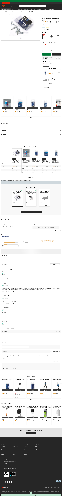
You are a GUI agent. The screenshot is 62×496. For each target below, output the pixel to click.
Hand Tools (14, 11)
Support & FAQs (3, 444)
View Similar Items (58, 22)
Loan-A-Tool (14, 454)
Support (43, 2)
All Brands (25, 449)
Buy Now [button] (56, 54)
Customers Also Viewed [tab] (10, 180)
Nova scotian (4, 283)
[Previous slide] (1, 1)
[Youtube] (7, 482)
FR (59, 2)
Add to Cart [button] (47, 54)
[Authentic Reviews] (5, 236)
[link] (45, 21)
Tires (34, 9)
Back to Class (39, 9)
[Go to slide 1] (21, 38)
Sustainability (25, 454)
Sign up (6, 463)
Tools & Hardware (8, 11)
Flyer (13, 9)
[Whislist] (55, 6)
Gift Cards (14, 449)
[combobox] (55, 264)
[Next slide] (60, 1)
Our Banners (25, 446)
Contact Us (2, 454)
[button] (45, 6)
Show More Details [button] (30, 174)
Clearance (26, 9)
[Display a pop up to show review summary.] (32, 204)
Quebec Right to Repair (37, 451)
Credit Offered (33, 2)
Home (3, 11)
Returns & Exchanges (4, 449)
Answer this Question (56, 361)
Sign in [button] (57, 2)
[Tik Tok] (11, 482)
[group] (19, 393)
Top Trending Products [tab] (18, 180)
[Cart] (59, 6)
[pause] (4, 1)
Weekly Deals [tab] (3, 180)
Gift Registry (14, 451)
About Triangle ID (26, 444)
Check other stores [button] (46, 66)
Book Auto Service (51, 9)
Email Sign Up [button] (39, 2)
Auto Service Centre (15, 444)
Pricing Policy (36, 449)
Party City (44, 9)
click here (46, 90)
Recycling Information (26, 456)
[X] (3, 482)
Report (12, 291)
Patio (31, 9)
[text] (7, 111)
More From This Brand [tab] (27, 180)
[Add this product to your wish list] (51, 51)
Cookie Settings (3, 456)
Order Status (3, 446)
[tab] (45, 36)
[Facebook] (2, 482)
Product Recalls (3, 451)
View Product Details (52, 22)
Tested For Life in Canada (27, 451)
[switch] (3, 163)
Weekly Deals (20, 9)
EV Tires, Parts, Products (16, 446)
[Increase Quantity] (49, 51)
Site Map (36, 446)
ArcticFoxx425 (4, 321)
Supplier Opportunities (26, 457)
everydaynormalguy (5, 356)
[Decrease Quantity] (43, 51)
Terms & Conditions (37, 444)
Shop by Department (7, 9)
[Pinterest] (9, 482)
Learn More (5, 469)
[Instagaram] (5, 482)
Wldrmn (3, 309)
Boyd (2, 271)
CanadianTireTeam (6, 364)
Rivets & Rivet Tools (20, 11)
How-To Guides (14, 456)
